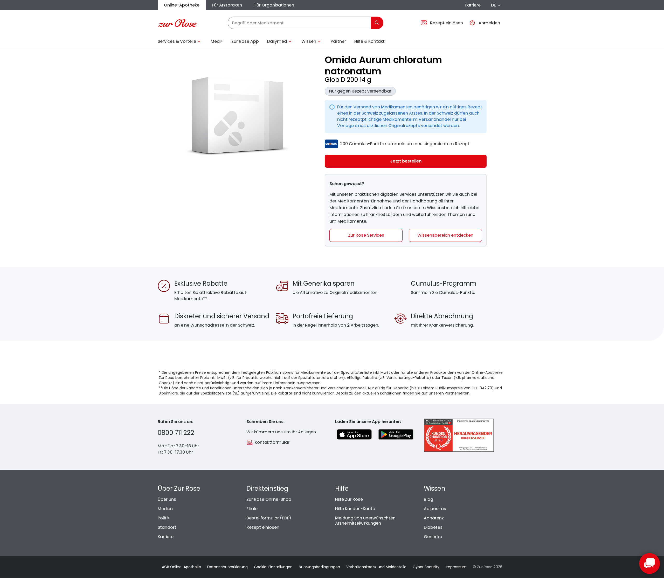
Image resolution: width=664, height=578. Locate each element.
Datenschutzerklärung (227, 566)
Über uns (167, 499)
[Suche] (377, 23)
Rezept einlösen (262, 527)
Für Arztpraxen (227, 5)
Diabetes (433, 527)
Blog (428, 499)
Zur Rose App (245, 41)
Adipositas (435, 509)
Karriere (473, 5)
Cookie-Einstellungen (273, 566)
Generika (433, 537)
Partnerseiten (457, 393)
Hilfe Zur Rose (349, 499)
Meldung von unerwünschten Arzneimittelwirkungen (365, 520)
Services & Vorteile (177, 41)
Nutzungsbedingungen (319, 566)
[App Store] (354, 434)
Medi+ (217, 41)
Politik (163, 518)
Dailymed (277, 41)
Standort (167, 527)
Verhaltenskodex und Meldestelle (376, 566)
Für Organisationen (274, 5)
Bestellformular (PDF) (268, 518)
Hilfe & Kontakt (369, 41)
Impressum (456, 566)
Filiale (252, 509)
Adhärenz (434, 518)
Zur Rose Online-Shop (268, 499)
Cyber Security (426, 566)
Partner (338, 41)
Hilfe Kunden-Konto (355, 509)
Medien (165, 509)
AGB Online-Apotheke (181, 566)
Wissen (308, 41)
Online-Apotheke (181, 5)
